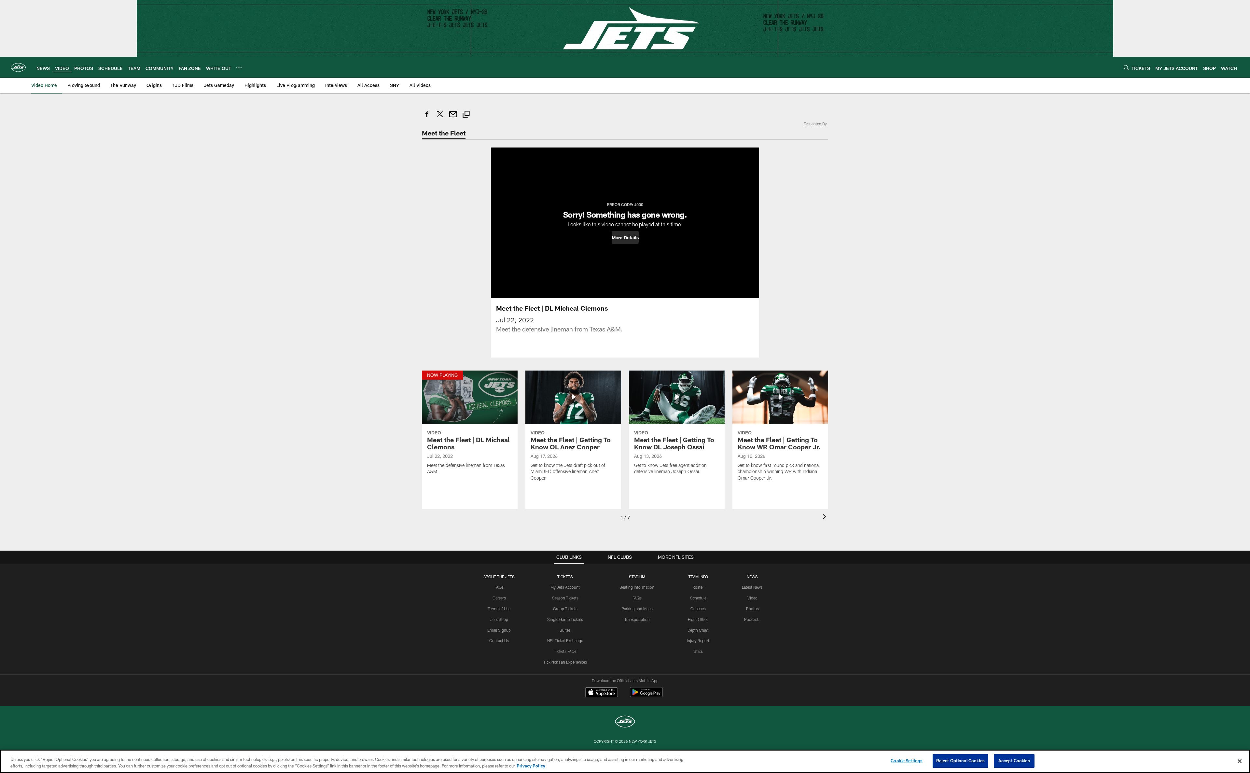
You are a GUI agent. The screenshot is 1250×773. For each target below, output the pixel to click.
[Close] (1239, 761)
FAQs (499, 587)
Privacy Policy (531, 765)
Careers (499, 598)
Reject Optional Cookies (960, 760)
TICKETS (565, 576)
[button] (625, 237)
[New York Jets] (625, 722)
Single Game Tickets (565, 619)
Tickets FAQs (565, 651)
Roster (698, 587)
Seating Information (636, 587)
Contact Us (499, 640)
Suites (565, 630)
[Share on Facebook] (427, 117)
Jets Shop (499, 619)
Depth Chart (698, 630)
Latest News (752, 587)
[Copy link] (466, 115)
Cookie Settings (907, 760)
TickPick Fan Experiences (565, 662)
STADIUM (637, 576)
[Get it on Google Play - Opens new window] (646, 695)
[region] (625, 761)
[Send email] (453, 117)
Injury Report (698, 640)
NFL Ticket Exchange (565, 640)
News (752, 576)
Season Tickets (565, 598)
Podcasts (752, 619)
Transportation (637, 619)
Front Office (698, 619)
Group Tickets (565, 608)
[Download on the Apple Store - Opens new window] (601, 692)
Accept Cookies (1014, 760)
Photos (752, 608)
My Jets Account (565, 587)
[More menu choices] (239, 67)
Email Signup (499, 630)
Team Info (698, 576)
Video (752, 598)
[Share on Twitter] (440, 117)
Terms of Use (499, 608)
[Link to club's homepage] (18, 67)
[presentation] (825, 517)
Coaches (698, 608)
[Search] (1126, 67)
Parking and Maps (637, 608)
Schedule (698, 598)
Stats (698, 651)
